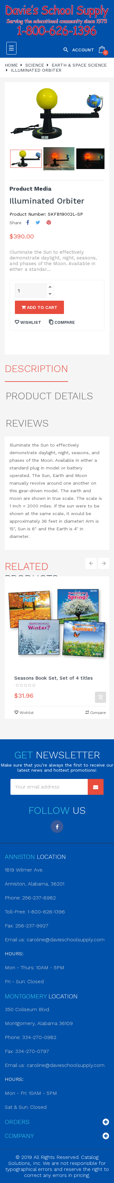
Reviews (27, 423)
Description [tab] (36, 369)
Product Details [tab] (49, 396)
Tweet (37, 222)
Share (27, 222)
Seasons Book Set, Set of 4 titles (53, 678)
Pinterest (49, 222)
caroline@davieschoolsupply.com (65, 940)
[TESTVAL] (57, 21)
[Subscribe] (96, 787)
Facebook (57, 826)
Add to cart (41, 307)
